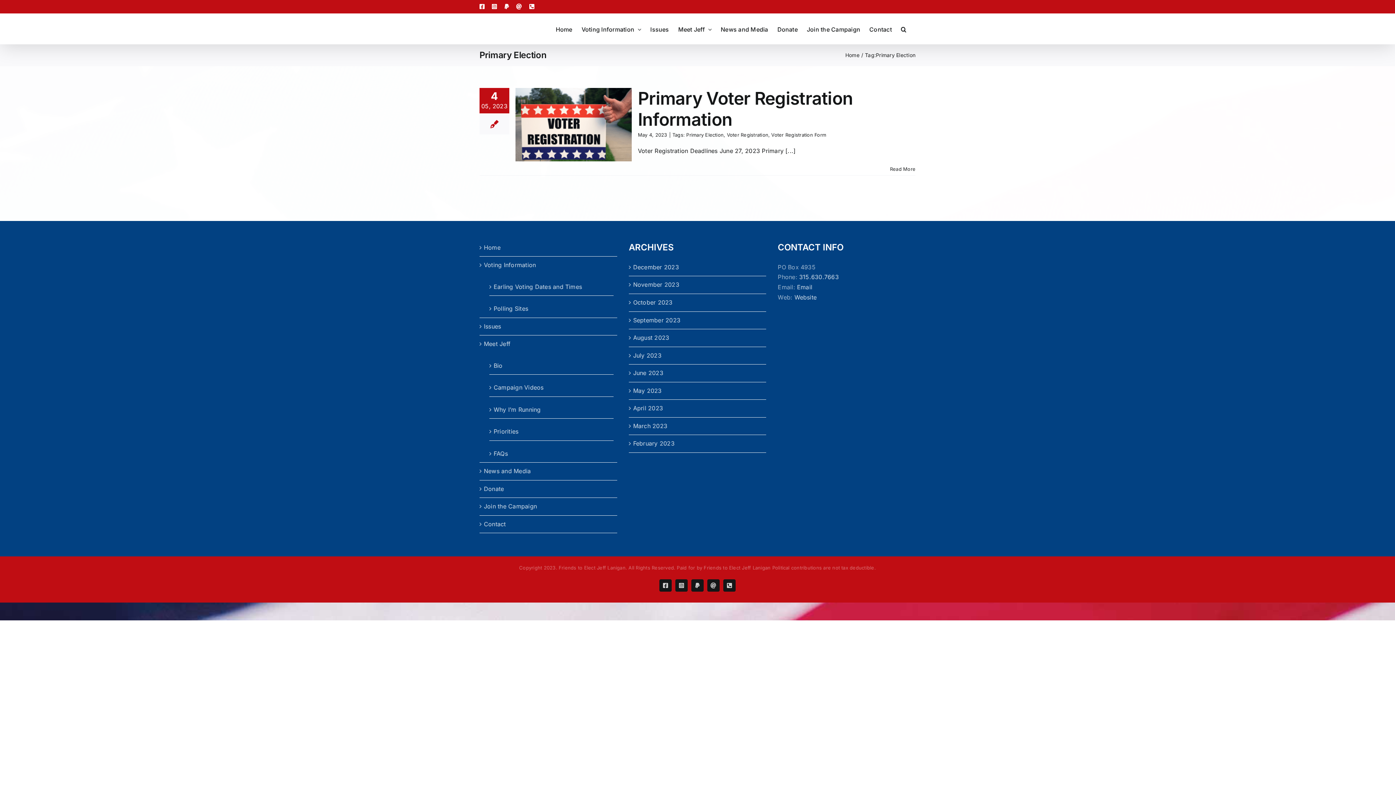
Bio (498, 365)
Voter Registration (747, 135)
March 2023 (650, 426)
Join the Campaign (510, 506)
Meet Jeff (497, 343)
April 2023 (648, 408)
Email (804, 287)
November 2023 (656, 284)
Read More (902, 169)
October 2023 (653, 302)
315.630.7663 (819, 277)
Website (805, 297)
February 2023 (654, 443)
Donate (494, 488)
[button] (903, 28)
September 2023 (656, 320)
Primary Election (705, 135)
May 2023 (647, 390)
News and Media (507, 471)
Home (492, 247)
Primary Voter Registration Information (745, 109)
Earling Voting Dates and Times (538, 286)
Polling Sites (511, 308)
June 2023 (648, 373)
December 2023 (656, 267)
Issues (492, 326)
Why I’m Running (517, 409)
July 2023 (647, 355)
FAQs (501, 453)
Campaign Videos (519, 387)
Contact (495, 524)
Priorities (506, 431)
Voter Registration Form (798, 135)
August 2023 (651, 337)
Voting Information (510, 265)
